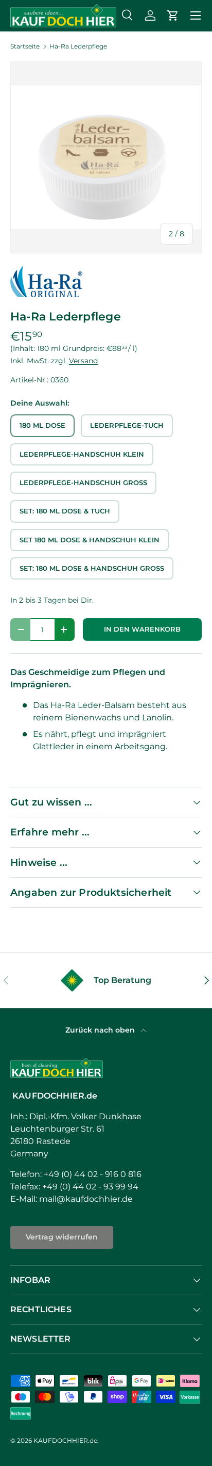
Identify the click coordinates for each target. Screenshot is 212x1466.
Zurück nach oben (101, 1030)
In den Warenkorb (142, 629)
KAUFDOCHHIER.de (65, 1440)
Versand (83, 360)
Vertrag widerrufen (62, 1237)
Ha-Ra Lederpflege (78, 46)
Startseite (25, 46)
